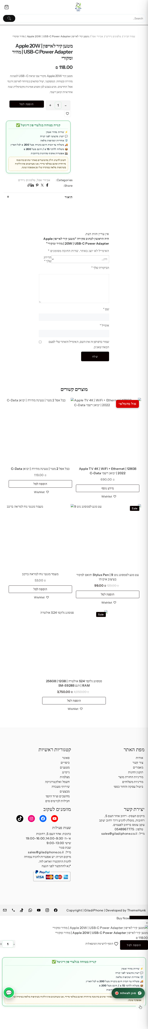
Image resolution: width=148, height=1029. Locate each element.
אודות (139, 758)
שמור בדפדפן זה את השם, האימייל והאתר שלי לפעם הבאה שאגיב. (79, 344)
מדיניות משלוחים (132, 782)
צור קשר (138, 762)
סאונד (66, 758)
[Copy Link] (28, 185)
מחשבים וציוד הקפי (58, 796)
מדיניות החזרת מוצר (130, 777)
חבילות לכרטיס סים (57, 801)
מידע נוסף (108, 488)
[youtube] (39, 909)
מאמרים (138, 767)
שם (106, 309)
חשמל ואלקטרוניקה (57, 782)
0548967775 (124, 829)
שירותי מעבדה (61, 786)
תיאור (69, 197)
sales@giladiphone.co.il (119, 833)
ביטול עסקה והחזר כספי (128, 786)
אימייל (104, 325)
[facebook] (56, 909)
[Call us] (13, 909)
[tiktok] (22, 909)
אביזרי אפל (97, 36)
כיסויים (65, 762)
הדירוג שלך (47, 259)
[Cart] (6, 7)
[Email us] (5, 909)
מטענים (65, 767)
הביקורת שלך (100, 268)
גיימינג (66, 772)
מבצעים (65, 791)
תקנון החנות (135, 772)
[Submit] (9, 18)
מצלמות (65, 777)
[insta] (47, 909)
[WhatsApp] (30, 909)
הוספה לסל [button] (40, 484)
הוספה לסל (27, 104)
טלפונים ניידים (113, 36)
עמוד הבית (129, 36)
